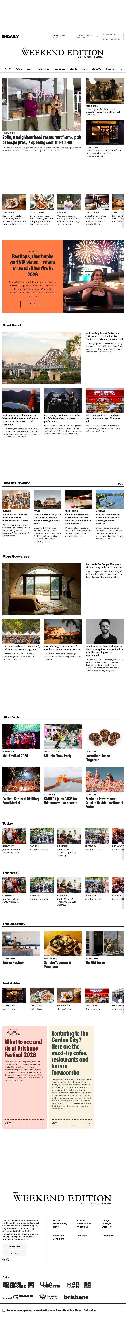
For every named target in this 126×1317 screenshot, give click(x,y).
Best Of (7, 69)
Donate (15, 1253)
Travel (84, 69)
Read (32, 304)
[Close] (122, 1307)
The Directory (43, 69)
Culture (18, 69)
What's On (96, 69)
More (121, 484)
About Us (82, 1235)
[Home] (14, 36)
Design (30, 69)
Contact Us (108, 1235)
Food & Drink (59, 69)
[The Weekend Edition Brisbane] (63, 53)
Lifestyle (73, 69)
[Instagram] (7, 1259)
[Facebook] (3, 1259)
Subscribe (110, 69)
